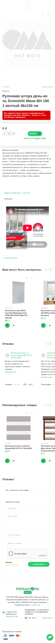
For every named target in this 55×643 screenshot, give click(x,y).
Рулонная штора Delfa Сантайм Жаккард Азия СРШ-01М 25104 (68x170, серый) (16, 314)
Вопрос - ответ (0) (22, 193)
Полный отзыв (10, 372)
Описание (8, 199)
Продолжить (38, 564)
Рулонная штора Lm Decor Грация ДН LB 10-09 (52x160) (21, 355)
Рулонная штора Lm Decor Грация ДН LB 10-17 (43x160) (18, 447)
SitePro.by (36, 605)
